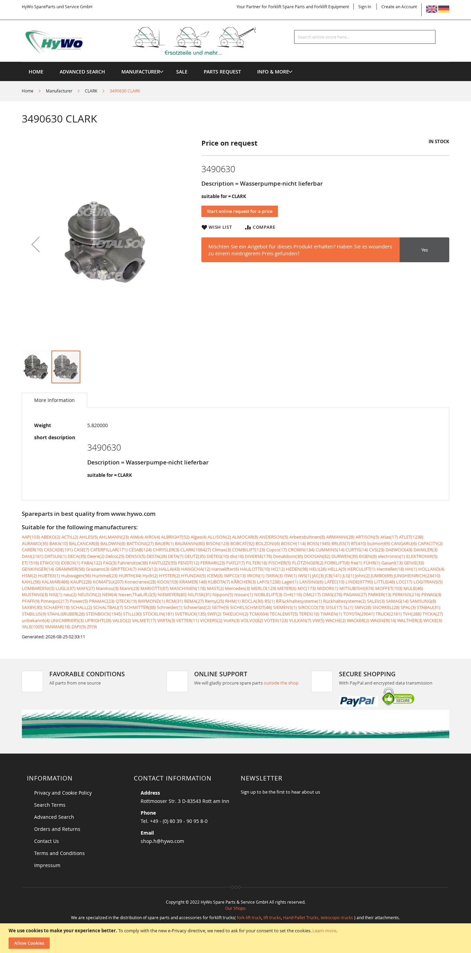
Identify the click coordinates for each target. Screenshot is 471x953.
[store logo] (150, 41)
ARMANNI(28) (340, 537)
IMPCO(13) (235, 575)
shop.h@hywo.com (162, 841)
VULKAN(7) (300, 620)
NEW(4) (109, 594)
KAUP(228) (81, 582)
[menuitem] (140, 72)
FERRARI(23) (212, 563)
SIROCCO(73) (311, 607)
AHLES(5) (88, 537)
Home (27, 91)
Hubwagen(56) (76, 575)
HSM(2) (29, 575)
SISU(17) (333, 607)
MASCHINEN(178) (188, 588)
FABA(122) (91, 563)
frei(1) (356, 563)
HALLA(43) (169, 569)
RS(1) (269, 601)
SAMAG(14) (397, 601)
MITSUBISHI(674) (356, 588)
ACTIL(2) (69, 537)
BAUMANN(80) (190, 543)
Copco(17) (276, 550)
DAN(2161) (32, 556)
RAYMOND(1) (151, 601)
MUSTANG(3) (35, 594)
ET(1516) (30, 563)
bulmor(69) (378, 543)
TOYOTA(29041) (358, 614)
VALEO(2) (121, 620)
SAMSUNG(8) (423, 601)
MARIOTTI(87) (154, 588)
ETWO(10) (50, 563)
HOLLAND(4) (431, 569)
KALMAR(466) (55, 582)
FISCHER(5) (279, 563)
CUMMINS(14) (329, 550)
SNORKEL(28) (386, 607)
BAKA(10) (58, 543)
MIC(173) (307, 588)
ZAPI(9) (78, 626)
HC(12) (278, 569)
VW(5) (318, 620)
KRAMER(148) (193, 582)
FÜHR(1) (371, 563)
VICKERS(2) (211, 620)
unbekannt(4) (36, 620)
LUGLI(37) (66, 588)
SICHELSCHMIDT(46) (251, 607)
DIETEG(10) (218, 556)
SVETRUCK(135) (190, 614)
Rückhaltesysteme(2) (344, 601)
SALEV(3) (376, 601)
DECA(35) (77, 556)
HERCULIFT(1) (361, 569)
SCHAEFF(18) (56, 607)
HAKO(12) (148, 569)
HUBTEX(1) (49, 575)
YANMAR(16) (57, 626)
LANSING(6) (311, 582)
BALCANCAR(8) (84, 543)
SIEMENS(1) (285, 607)
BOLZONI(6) (267, 543)
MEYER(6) (287, 588)
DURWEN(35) (344, 556)
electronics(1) (391, 556)
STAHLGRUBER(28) (66, 614)
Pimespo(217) (55, 601)
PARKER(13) (379, 594)
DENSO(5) (136, 556)
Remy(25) (214, 601)
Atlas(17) (389, 537)
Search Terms (50, 805)
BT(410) (358, 543)
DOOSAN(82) (317, 556)
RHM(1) (233, 601)
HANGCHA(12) (195, 569)
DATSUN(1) (55, 556)
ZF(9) (92, 626)
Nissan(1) (243, 594)
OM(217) (312, 594)
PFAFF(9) (31, 601)
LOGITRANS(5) (428, 582)
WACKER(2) (358, 620)
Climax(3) (221, 550)
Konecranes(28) (140, 582)
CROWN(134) (301, 550)
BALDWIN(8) (113, 543)
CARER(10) (32, 550)
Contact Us (46, 841)
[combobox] (364, 37)
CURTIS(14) (356, 550)
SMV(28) (362, 607)
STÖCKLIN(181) (158, 614)
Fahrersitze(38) (133, 563)
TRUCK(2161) (388, 614)
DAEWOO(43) (398, 550)
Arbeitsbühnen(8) (307, 537)
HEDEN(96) (297, 569)
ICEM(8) (215, 575)
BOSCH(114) (293, 543)
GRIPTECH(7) (123, 569)
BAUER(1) (164, 543)
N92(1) (55, 594)
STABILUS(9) (34, 614)
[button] (35, 244)
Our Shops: (235, 908)
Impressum (47, 865)
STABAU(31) (428, 607)
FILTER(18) (256, 563)
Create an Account (399, 6)
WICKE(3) (432, 620)
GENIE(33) (414, 563)
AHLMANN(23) (114, 537)
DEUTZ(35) (195, 556)
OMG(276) (332, 594)
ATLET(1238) (411, 537)
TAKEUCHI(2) (235, 614)
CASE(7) (81, 550)
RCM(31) (174, 601)
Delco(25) (115, 556)
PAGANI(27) (355, 594)
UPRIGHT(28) (98, 620)
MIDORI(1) (327, 588)
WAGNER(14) (383, 620)
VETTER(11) (187, 620)
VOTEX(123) (276, 620)
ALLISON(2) (219, 537)
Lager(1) (290, 582)
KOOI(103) (167, 582)
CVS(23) (376, 550)
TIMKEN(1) (331, 614)
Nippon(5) (222, 594)
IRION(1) (255, 575)
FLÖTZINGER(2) (307, 563)
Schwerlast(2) (197, 607)
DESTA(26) (157, 556)
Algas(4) (199, 537)
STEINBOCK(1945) (104, 614)
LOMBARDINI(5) (38, 588)
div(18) (237, 556)
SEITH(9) (220, 607)
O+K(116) (292, 594)
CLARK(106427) (195, 550)
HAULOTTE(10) (255, 569)
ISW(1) (290, 575)
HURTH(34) (130, 575)
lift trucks (272, 917)
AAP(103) (31, 537)
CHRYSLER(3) (166, 550)
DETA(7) (175, 556)
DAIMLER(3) (425, 550)
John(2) (362, 575)
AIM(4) (136, 537)
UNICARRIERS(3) (67, 620)
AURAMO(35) (35, 543)
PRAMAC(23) (101, 601)
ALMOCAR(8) (245, 537)
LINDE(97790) (359, 582)
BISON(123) (217, 543)
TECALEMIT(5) (284, 614)
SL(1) (348, 607)
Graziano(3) (97, 569)
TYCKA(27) (432, 614)
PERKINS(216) (406, 594)
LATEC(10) (334, 582)
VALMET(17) (144, 620)
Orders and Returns (57, 829)
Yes (424, 250)
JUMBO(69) (382, 575)
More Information (54, 400)
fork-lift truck (249, 917)
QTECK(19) (126, 601)
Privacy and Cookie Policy (63, 792)
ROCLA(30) (252, 601)
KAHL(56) (31, 582)
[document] (236, 938)
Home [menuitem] (36, 71)
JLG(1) (348, 575)
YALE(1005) (33, 626)
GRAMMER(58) (70, 569)
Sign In (364, 6)
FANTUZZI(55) (163, 563)
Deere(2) (95, 556)
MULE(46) (413, 588)
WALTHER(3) (409, 620)
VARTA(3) (166, 620)
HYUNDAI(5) (193, 575)
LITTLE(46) (384, 582)
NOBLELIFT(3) (268, 594)
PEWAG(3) (431, 594)
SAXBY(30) (32, 607)
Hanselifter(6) (225, 569)
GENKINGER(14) (38, 569)
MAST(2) (215, 588)
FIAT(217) (235, 563)
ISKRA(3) (274, 575)
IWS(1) (304, 575)
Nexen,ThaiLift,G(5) (137, 594)
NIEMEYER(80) (172, 594)
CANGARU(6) (404, 543)
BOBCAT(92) (242, 543)
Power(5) (79, 601)
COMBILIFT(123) (248, 550)
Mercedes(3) (237, 588)
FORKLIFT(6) (337, 563)
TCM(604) (259, 614)
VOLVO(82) (252, 620)
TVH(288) (412, 614)
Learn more (324, 930)
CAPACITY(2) (430, 543)
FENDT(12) (188, 563)
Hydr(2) (150, 575)
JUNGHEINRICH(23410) (417, 575)
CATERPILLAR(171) (109, 550)
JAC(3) (318, 575)
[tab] (54, 400)
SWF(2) (214, 614)
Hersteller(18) (390, 569)
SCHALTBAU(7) (108, 607)
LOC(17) (404, 582)
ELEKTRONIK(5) (422, 556)
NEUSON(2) (89, 594)
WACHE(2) (335, 620)
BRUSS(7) (340, 543)
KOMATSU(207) (108, 582)
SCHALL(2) (81, 607)
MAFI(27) (86, 588)
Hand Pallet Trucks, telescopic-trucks (318, 917)
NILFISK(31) (199, 594)
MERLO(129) (263, 588)
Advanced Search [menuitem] (82, 71)
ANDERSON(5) (273, 537)
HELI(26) (318, 569)
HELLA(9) (337, 569)
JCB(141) (333, 575)
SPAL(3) (408, 607)
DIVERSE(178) (258, 556)
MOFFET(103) (388, 588)
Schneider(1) (169, 607)
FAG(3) (110, 563)
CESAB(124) (140, 550)
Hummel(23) (105, 575)
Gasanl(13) (392, 563)
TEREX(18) (309, 614)
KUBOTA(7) (219, 582)
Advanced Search (54, 817)
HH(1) (411, 569)
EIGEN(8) (368, 556)
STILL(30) (132, 614)
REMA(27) (194, 601)
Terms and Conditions (59, 853)
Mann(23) (129, 588)
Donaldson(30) (288, 556)
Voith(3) (231, 620)
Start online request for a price (239, 211)
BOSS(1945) (318, 543)
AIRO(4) (152, 537)
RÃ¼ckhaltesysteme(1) (299, 601)
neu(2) (70, 594)
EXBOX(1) (70, 563)
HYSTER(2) (169, 575)
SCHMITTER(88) (140, 607)
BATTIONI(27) (140, 543)
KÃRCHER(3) (243, 582)
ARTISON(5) (367, 537)
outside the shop (281, 683)
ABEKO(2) (50, 537)
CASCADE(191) (58, 550)
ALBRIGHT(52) (175, 537)
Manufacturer (59, 91)
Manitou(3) (107, 588)
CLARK (91, 91)
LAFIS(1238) (269, 582)
